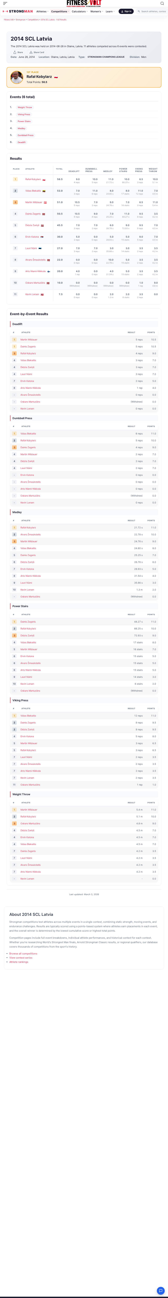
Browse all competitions (23, 953)
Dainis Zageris (33, 213)
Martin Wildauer (33, 202)
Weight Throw (25, 107)
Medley (21, 128)
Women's (95, 11)
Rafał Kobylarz (40, 76)
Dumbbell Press (25, 135)
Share (20, 52)
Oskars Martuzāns (35, 282)
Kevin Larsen (32, 294)
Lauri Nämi (31, 248)
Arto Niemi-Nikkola (35, 271)
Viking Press (24, 114)
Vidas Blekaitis (33, 190)
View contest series (20, 957)
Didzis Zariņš (32, 225)
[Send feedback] (161, 1291)
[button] (6, 3)
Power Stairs (24, 121)
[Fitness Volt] (84, 3)
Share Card (39, 52)
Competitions (59, 11)
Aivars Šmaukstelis (35, 259)
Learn (109, 11)
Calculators (79, 11)
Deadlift (22, 142)
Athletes (41, 11)
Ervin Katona (32, 236)
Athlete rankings (18, 961)
